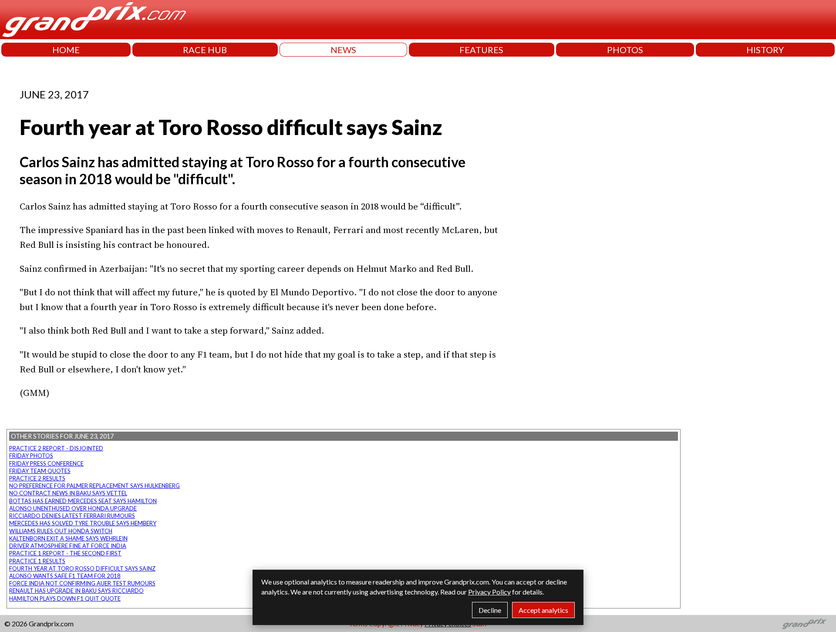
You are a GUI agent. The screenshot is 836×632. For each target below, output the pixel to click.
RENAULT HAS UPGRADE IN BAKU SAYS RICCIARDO (76, 590)
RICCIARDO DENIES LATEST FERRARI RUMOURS (72, 515)
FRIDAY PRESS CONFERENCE (46, 463)
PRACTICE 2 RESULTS (37, 478)
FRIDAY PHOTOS (31, 455)
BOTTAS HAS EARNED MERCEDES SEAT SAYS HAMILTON (83, 500)
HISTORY (765, 49)
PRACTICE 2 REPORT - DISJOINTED (56, 448)
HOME (66, 49)
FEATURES (481, 49)
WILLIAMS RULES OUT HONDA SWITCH (60, 530)
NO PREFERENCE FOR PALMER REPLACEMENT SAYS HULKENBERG (94, 485)
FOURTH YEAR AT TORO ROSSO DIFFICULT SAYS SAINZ (82, 568)
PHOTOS (625, 49)
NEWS (343, 49)
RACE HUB (205, 49)
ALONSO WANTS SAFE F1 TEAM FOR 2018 (65, 575)
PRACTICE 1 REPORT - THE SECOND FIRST (65, 553)
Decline (490, 610)
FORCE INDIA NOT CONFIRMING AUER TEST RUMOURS (82, 583)
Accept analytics (543, 610)
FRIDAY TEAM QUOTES (40, 470)
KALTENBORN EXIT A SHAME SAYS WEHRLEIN (68, 538)
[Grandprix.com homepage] (804, 623)
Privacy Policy (489, 592)
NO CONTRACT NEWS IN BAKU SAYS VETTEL (68, 493)
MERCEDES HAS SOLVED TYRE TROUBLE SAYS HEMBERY (82, 523)
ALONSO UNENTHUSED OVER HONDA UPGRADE (73, 508)
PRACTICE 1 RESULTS (37, 561)
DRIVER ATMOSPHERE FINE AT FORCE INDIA (67, 545)
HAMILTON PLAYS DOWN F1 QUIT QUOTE (65, 598)
